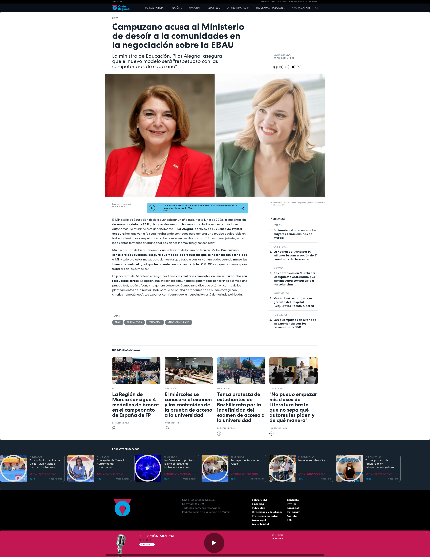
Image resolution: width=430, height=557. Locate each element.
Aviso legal (259, 520)
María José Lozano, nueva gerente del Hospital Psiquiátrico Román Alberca (293, 302)
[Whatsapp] (275, 67)
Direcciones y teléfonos (267, 512)
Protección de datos (265, 516)
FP (113, 388)
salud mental (281, 293)
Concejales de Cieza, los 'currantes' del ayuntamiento (112, 464)
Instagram (293, 512)
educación (154, 322)
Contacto (293, 499)
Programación (301, 7)
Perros (277, 225)
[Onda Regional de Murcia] (121, 8)
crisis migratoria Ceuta (270, 2)
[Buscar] (315, 8)
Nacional (194, 7)
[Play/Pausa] (214, 543)
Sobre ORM (259, 499)
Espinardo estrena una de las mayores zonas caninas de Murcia (294, 234)
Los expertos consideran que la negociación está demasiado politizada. (193, 294)
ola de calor (287, 2)
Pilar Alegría (134, 322)
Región (176, 7)
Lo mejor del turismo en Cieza (245, 462)
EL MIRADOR (36, 457)
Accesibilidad (260, 524)
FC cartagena (311, 2)
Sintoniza (258, 504)
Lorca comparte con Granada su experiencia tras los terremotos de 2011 (294, 323)
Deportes (212, 7)
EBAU (115, 17)
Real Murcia (299, 2)
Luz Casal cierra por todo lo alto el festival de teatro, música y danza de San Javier (180, 464)
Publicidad (258, 508)
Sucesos (278, 268)
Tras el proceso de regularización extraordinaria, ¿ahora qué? (380, 464)
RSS (289, 520)
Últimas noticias (155, 7)
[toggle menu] (182, 8)
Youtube (292, 516)
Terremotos (280, 314)
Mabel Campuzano (178, 322)
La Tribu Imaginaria (237, 7)
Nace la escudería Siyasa (313, 460)
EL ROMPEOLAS (306, 457)
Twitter (291, 504)
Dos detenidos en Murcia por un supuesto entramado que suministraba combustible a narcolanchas (294, 278)
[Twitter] (281, 66)
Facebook (293, 508)
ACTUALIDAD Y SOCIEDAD (43, 474)
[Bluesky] (293, 66)
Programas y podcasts (269, 7)
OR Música (277, 538)
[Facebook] (287, 66)
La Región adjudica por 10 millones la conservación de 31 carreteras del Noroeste (295, 255)
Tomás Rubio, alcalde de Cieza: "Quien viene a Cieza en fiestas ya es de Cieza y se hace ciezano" (45, 464)
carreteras (280, 246)
